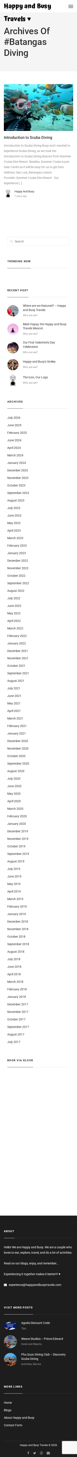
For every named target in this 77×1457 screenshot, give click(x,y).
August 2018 (15, 951)
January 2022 (16, 643)
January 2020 (16, 823)
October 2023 (16, 485)
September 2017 (18, 1027)
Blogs (7, 1410)
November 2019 (17, 838)
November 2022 (17, 568)
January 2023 (16, 553)
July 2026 (13, 417)
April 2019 (14, 891)
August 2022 (15, 590)
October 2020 (16, 756)
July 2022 (13, 598)
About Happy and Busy (19, 1417)
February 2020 (17, 816)
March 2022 (15, 628)
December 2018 (17, 921)
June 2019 (14, 876)
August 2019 (15, 861)
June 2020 (14, 786)
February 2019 (17, 906)
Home (8, 1402)
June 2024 (14, 440)
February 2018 (17, 989)
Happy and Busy (24, 191)
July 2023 (13, 508)
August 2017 (15, 1034)
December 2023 (17, 470)
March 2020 (15, 808)
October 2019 (16, 846)
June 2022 (14, 605)
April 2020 (14, 801)
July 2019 (13, 869)
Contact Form (13, 1425)
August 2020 (15, 771)
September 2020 (18, 763)
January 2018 (16, 996)
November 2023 (17, 478)
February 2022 (17, 636)
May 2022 (14, 613)
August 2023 (15, 500)
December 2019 (17, 831)
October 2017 (16, 1019)
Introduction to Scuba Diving (28, 137)
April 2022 (14, 621)
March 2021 (15, 718)
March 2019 (15, 899)
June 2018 (14, 966)
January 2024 (16, 463)
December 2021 (17, 651)
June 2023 (14, 515)
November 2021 (17, 658)
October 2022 (16, 575)
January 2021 (16, 733)
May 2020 (14, 793)
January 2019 (16, 914)
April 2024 (14, 447)
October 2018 (16, 936)
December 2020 (17, 741)
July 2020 (13, 778)
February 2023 (17, 545)
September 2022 (18, 583)
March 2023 (15, 538)
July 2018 (13, 959)
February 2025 (17, 432)
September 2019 (18, 854)
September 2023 (18, 493)
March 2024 (15, 455)
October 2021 (16, 665)
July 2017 (13, 1042)
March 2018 (15, 981)
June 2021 (14, 696)
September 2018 (18, 944)
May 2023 (14, 523)
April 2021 (14, 711)
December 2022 (17, 560)
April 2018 (14, 974)
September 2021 (18, 673)
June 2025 (14, 425)
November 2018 (17, 929)
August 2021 (15, 680)
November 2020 (17, 748)
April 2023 (14, 530)
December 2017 (17, 1004)
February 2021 (17, 726)
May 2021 (14, 703)
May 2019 (14, 884)
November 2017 (17, 1012)
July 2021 (13, 688)
